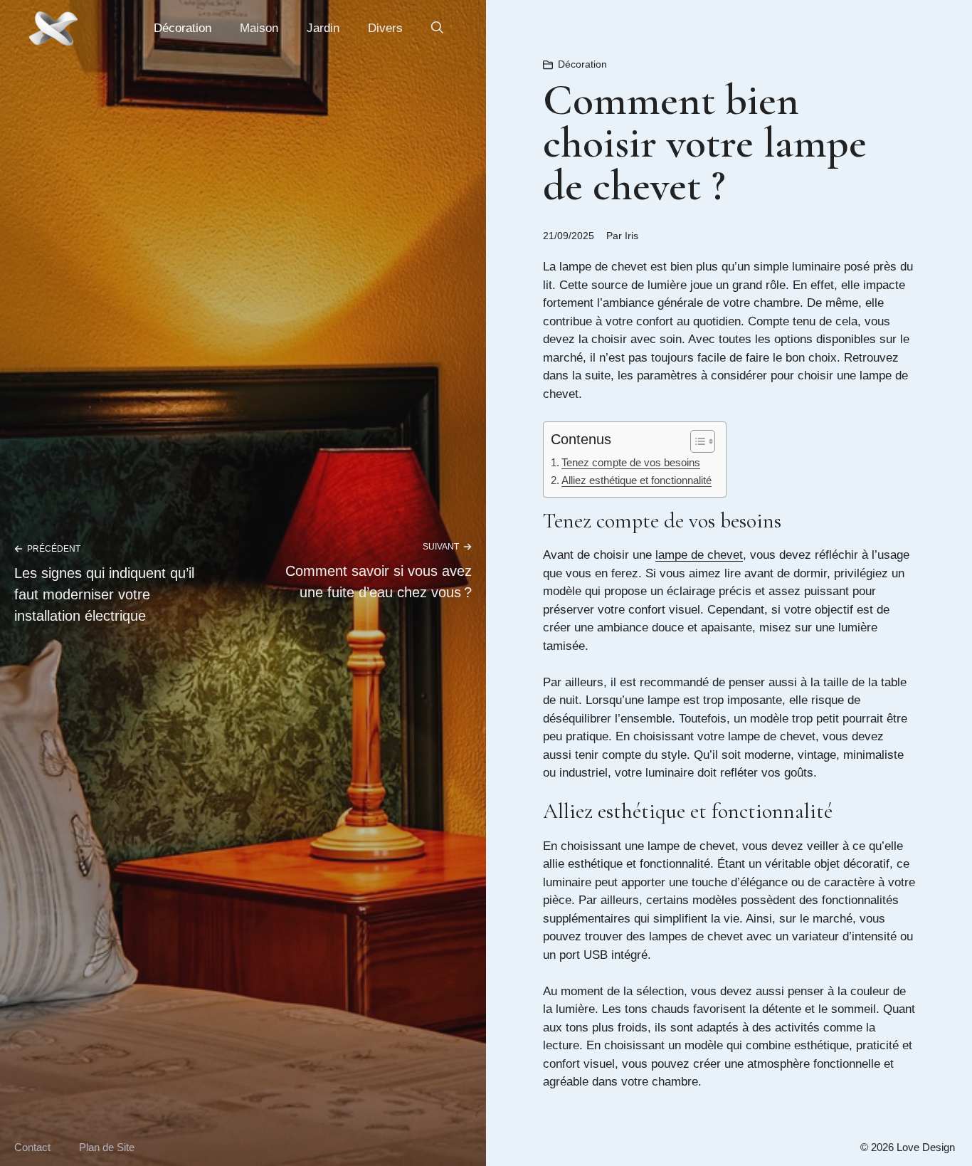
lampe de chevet (699, 555)
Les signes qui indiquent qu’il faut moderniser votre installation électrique (104, 594)
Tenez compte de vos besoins (630, 462)
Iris (631, 235)
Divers (385, 28)
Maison (259, 28)
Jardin (323, 28)
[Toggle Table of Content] (696, 441)
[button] (437, 28)
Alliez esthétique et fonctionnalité (636, 480)
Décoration (182, 28)
